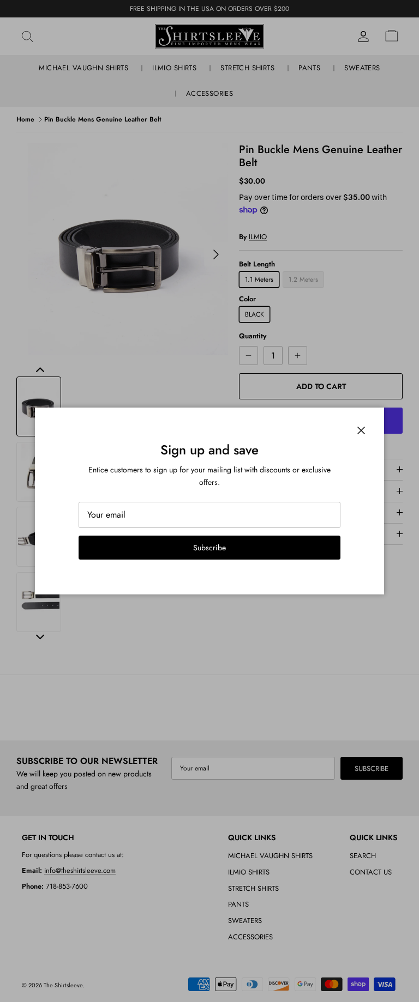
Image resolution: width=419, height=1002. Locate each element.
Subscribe (209, 547)
